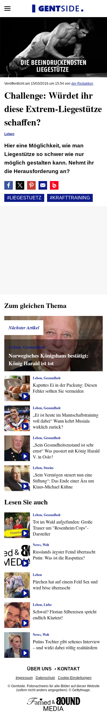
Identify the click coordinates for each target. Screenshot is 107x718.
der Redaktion (82, 84)
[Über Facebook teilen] (8, 185)
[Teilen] (31, 185)
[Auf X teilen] (20, 185)
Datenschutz (45, 678)
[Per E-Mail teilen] (43, 185)
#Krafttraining (70, 197)
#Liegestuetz (24, 197)
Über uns (39, 668)
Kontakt (68, 668)
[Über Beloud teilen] (54, 185)
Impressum (24, 678)
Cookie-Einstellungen (75, 678)
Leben (9, 134)
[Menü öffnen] (7, 8)
